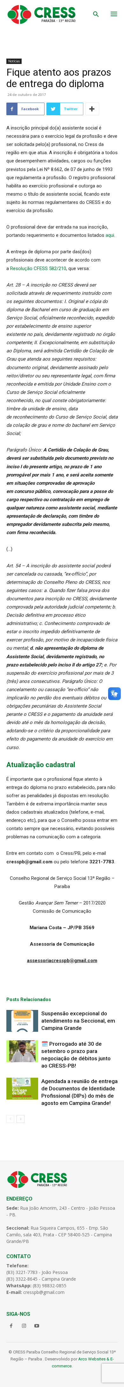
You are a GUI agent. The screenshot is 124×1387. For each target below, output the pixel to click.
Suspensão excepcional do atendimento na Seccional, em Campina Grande (78, 1020)
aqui (110, 235)
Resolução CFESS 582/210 (38, 268)
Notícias (14, 61)
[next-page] (20, 1119)
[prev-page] (10, 1119)
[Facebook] (11, 1326)
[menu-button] (114, 14)
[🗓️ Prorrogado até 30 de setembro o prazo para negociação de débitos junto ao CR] (22, 1051)
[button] (96, 14)
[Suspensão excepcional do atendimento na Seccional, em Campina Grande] (22, 1021)
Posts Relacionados (28, 999)
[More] (92, 109)
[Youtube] (36, 1326)
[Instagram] (24, 1326)
